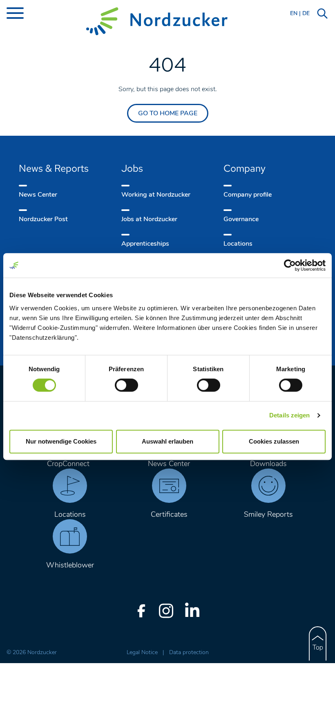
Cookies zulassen (274, 441)
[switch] (126, 385)
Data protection (189, 652)
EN (293, 13)
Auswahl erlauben (167, 441)
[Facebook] (141, 610)
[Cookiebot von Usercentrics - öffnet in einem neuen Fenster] (290, 265)
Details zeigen (289, 415)
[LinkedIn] (192, 611)
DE (306, 13)
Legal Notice (143, 652)
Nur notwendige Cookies (61, 441)
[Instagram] (166, 611)
